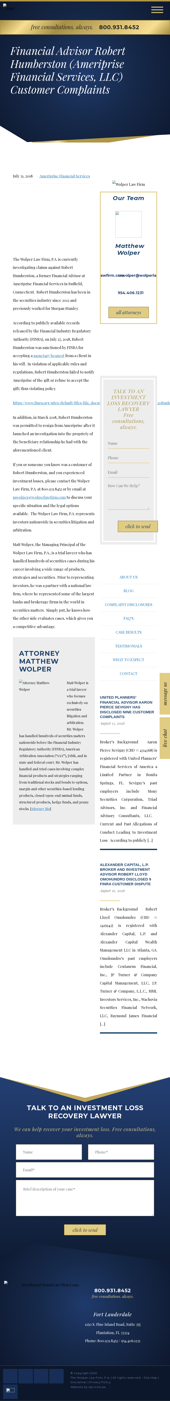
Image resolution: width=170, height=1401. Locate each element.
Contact (128, 673)
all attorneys (128, 312)
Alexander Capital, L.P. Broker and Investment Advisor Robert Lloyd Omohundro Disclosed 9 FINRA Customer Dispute (125, 874)
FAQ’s (129, 618)
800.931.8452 (119, 27)
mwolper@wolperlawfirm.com (39, 497)
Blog (129, 590)
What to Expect (128, 659)
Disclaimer (78, 1382)
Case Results (129, 632)
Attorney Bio (40, 809)
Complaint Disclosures (128, 604)
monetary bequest (48, 355)
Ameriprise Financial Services (64, 176)
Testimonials (128, 646)
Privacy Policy (100, 1382)
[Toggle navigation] (157, 9)
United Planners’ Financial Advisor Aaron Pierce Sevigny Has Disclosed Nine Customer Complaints (127, 707)
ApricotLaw (97, 1387)
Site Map (150, 1377)
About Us (128, 577)
